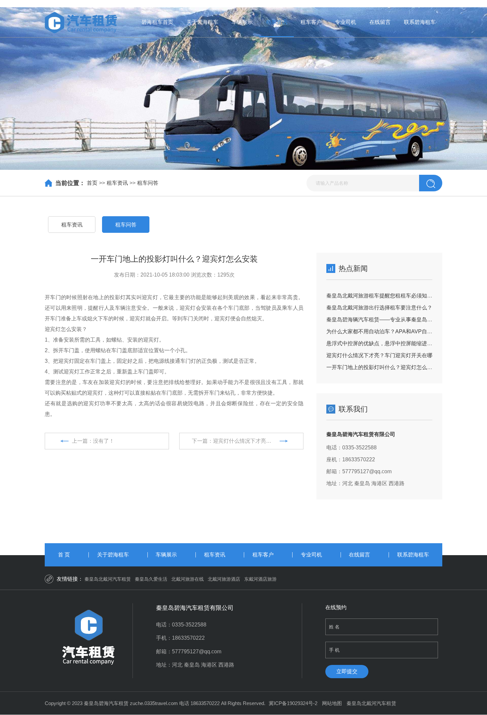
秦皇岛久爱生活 (151, 579)
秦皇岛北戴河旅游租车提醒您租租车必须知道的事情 (387, 295)
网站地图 (332, 703)
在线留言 (380, 22)
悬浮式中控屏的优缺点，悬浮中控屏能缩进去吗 (382, 343)
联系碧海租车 (420, 22)
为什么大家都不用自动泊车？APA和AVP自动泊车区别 (390, 331)
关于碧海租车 (202, 22)
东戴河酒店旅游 (260, 579)
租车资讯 (276, 22)
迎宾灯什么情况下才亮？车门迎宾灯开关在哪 (379, 355)
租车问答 (147, 183)
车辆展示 (242, 22)
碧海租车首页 (157, 22)
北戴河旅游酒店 (224, 579)
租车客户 (311, 22)
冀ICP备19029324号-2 (293, 703)
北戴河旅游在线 (187, 579)
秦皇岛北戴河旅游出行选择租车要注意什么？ (379, 307)
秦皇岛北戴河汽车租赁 (107, 579)
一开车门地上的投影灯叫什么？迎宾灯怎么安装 (382, 367)
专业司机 (345, 22)
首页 (92, 183)
